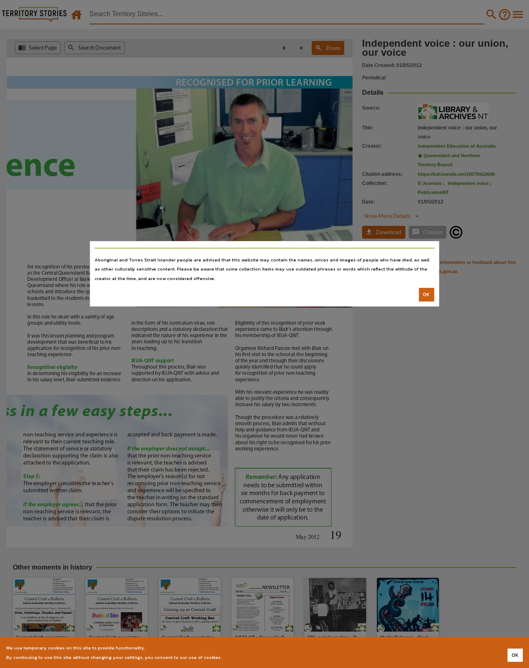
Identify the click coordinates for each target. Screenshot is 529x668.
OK (426, 294)
